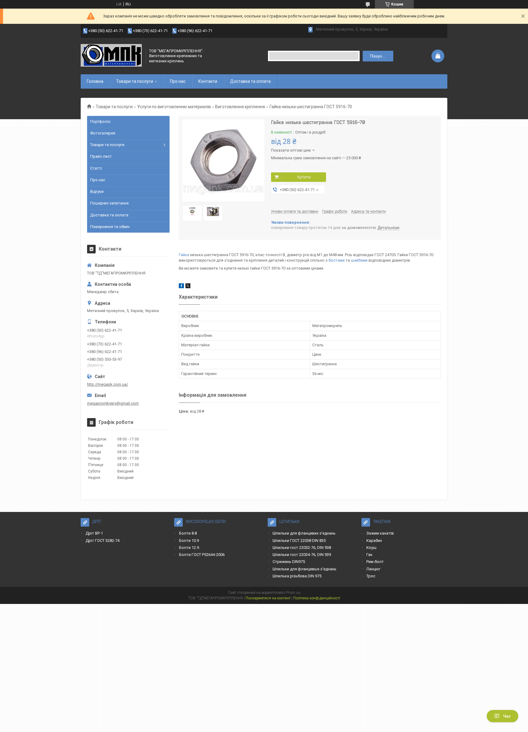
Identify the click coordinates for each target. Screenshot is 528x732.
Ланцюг (373, 569)
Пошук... (378, 56)
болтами (336, 260)
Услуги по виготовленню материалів (174, 106)
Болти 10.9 (189, 540)
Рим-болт (375, 561)
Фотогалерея (102, 133)
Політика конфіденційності (316, 598)
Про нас (177, 81)
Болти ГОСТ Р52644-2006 (202, 554)
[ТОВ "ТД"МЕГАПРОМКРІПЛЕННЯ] (111, 56)
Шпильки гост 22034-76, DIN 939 (302, 554)
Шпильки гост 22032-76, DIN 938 (302, 547)
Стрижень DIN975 (289, 561)
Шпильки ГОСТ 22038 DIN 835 (299, 540)
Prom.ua (293, 592)
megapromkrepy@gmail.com (113, 403)
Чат (507, 716)
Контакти (207, 81)
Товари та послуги (134, 81)
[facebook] (181, 287)
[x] (187, 287)
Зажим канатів (380, 533)
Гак (369, 554)
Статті (96, 168)
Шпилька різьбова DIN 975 (297, 576)
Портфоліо (100, 121)
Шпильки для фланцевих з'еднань (304, 533)
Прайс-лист (101, 156)
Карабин (374, 540)
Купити (304, 177)
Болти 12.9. (189, 547)
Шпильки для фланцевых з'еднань (304, 569)
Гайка (184, 254)
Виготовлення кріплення (240, 106)
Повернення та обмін (110, 226)
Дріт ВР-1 (94, 533)
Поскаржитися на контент (268, 598)
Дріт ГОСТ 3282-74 (102, 540)
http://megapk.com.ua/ (107, 384)
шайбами (359, 260)
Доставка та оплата (250, 81)
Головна (95, 81)
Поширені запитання (109, 203)
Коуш (371, 547)
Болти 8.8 (188, 533)
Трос (370, 576)
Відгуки (97, 191)
